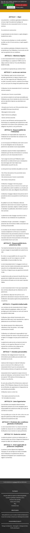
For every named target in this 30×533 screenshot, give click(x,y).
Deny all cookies (22, 5)
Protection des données (15, 499)
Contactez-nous (15, 505)
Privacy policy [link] (19, 7)
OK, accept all (9, 5)
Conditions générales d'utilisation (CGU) (15, 497)
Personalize (11, 7)
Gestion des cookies (15, 501)
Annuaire (6, 495)
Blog (15, 503)
